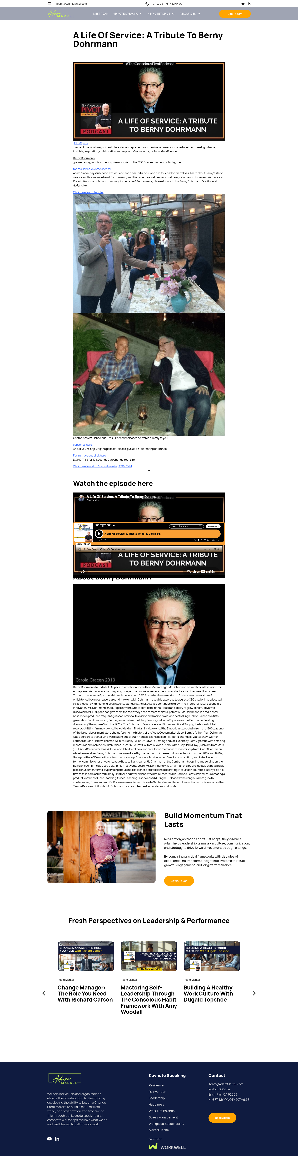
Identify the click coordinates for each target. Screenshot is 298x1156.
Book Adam (235, 14)
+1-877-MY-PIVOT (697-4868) (229, 1099)
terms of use (242, 1153)
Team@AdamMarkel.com (225, 1084)
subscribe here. (83, 445)
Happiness (156, 1104)
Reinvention (157, 1092)
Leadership (157, 1098)
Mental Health (159, 1130)
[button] (127, 13)
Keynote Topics (159, 13)
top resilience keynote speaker (92, 169)
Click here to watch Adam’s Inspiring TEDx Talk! (102, 466)
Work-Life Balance (162, 1111)
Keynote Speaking (125, 13)
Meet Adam (100, 13)
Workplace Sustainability (166, 1124)
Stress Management (163, 1117)
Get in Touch (179, 881)
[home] (61, 13)
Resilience (156, 1085)
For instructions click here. (90, 455)
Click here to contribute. (88, 192)
